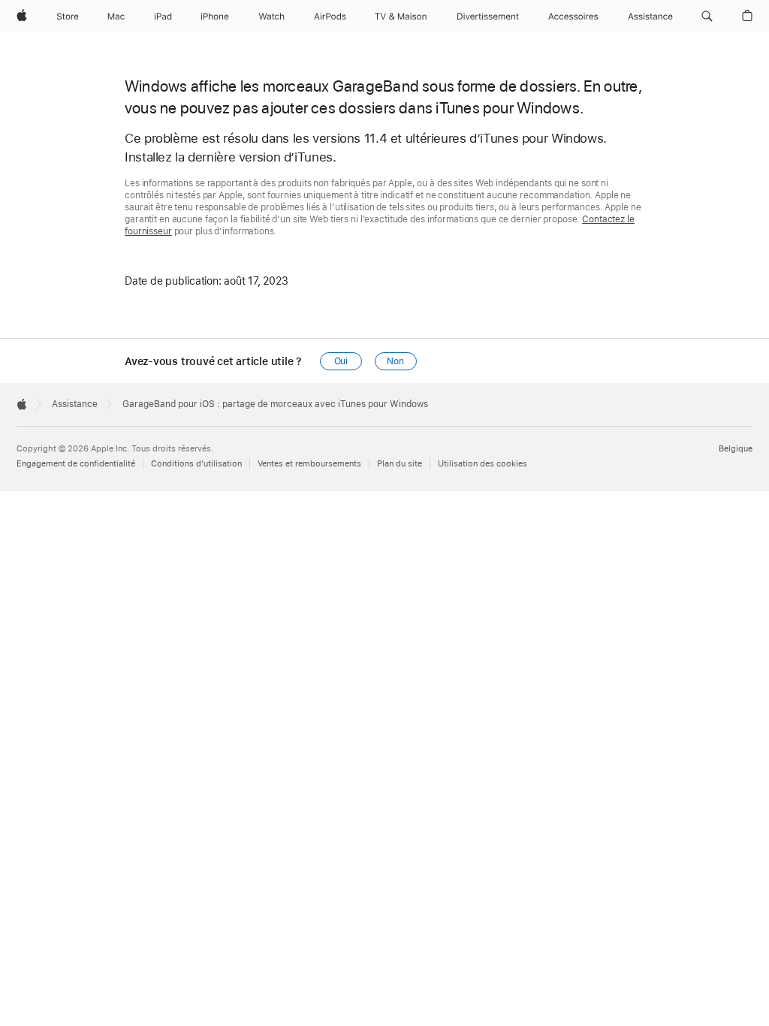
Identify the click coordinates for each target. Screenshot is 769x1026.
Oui (341, 361)
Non (395, 361)
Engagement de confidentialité (76, 464)
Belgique (735, 449)
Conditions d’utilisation (196, 464)
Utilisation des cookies (482, 464)
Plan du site (399, 464)
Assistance (75, 404)
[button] (707, 16)
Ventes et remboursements (309, 464)
